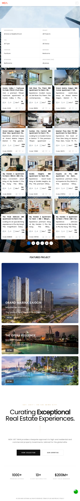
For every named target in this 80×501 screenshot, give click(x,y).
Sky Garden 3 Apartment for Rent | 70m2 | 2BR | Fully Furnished (66, 218)
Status (45, 40)
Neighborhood (8, 30)
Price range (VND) (48, 59)
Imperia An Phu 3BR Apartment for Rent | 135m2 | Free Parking (66, 175)
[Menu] (76, 3)
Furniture (7, 50)
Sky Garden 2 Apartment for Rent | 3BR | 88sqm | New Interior (40, 218)
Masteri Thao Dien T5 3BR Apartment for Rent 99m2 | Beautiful (66, 132)
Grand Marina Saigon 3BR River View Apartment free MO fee (13, 132)
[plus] (22, 108)
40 (47, 243)
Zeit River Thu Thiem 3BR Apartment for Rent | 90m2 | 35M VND (40, 89)
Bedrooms (46, 50)
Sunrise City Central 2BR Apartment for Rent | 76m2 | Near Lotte (40, 132)
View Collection (28, 453)
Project (45, 30)
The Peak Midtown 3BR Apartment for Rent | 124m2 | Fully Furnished (13, 218)
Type (5, 40)
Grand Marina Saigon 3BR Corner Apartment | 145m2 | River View (66, 89)
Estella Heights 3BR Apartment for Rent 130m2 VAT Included (40, 175)
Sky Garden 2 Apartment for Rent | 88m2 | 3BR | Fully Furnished (13, 175)
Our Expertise (53, 453)
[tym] (19, 108)
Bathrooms (7, 59)
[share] (16, 108)
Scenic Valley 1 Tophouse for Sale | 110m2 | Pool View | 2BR (13, 89)
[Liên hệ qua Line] (76, 492)
